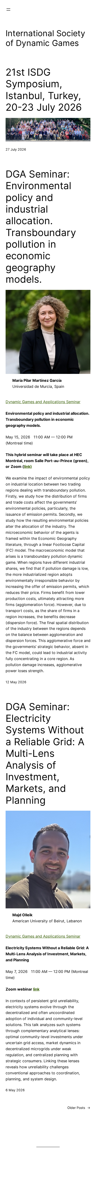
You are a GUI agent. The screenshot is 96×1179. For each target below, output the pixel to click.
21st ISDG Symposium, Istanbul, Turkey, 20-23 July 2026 (44, 89)
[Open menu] (8, 9)
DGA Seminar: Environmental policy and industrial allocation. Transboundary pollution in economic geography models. (41, 226)
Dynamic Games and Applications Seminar (43, 401)
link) (28, 466)
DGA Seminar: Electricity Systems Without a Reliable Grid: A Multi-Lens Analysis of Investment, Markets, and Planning (45, 753)
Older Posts (78, 1108)
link (36, 989)
